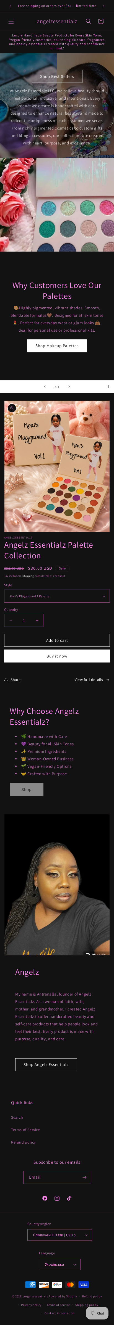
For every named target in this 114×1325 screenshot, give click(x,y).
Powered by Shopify (63, 1296)
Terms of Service (25, 1129)
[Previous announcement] (10, 6)
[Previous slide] (45, 387)
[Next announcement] (104, 6)
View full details (89, 679)
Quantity (11, 609)
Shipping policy (86, 1305)
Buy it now (57, 656)
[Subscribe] (85, 1177)
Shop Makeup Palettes (57, 345)
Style (8, 585)
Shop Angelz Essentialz (46, 1064)
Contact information (59, 1313)
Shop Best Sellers (57, 76)
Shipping (28, 576)
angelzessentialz (35, 1296)
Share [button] (16, 679)
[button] (11, 21)
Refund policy (23, 1142)
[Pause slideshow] (108, 387)
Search (17, 1117)
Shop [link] (27, 789)
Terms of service (58, 1305)
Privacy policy (31, 1305)
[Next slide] (69, 387)
